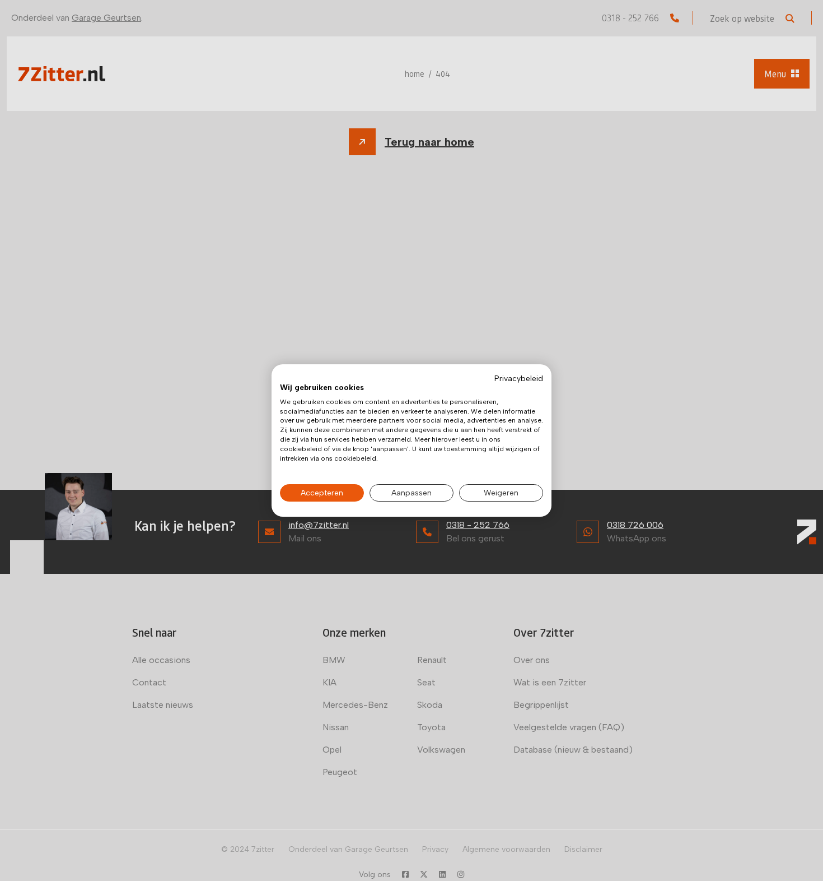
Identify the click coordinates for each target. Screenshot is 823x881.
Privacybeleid (518, 378)
